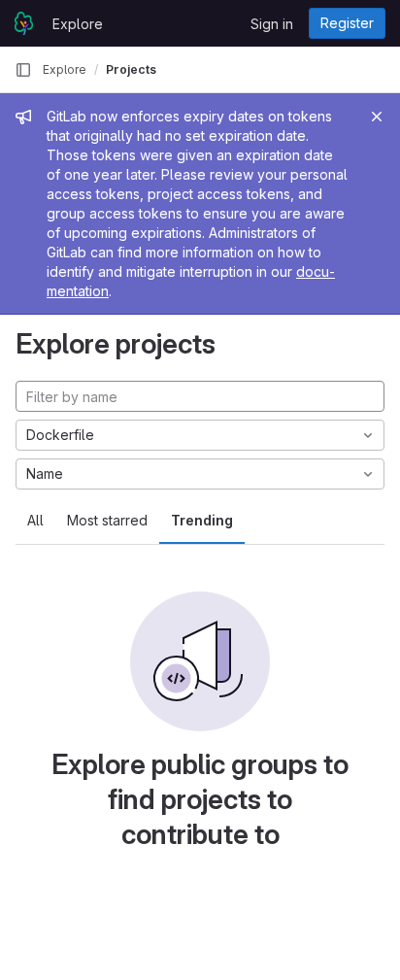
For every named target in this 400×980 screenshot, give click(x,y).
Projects (131, 69)
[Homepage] (24, 23)
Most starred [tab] (107, 520)
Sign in (271, 24)
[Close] (376, 116)
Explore (77, 24)
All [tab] (35, 520)
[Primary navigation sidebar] (23, 69)
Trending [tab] (202, 520)
